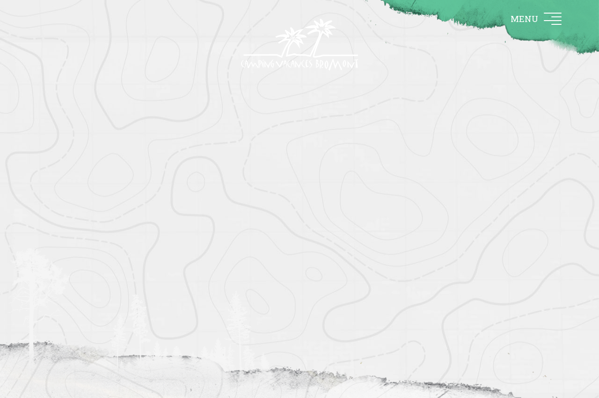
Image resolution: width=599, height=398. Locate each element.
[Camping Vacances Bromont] (299, 45)
